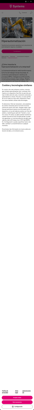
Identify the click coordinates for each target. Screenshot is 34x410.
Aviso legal (16, 391)
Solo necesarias (17, 402)
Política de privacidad (5, 391)
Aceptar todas (17, 398)
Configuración (18, 406)
